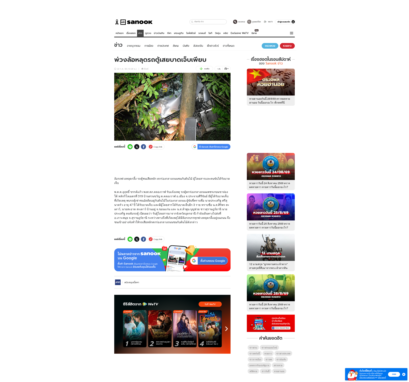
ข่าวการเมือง (255, 359)
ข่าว (140, 33)
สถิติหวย (253, 371)
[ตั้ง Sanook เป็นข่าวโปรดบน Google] (172, 258)
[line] (130, 146)
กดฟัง (206, 68)
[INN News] (118, 282)
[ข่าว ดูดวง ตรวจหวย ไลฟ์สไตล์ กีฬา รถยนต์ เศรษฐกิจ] (133, 22)
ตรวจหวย (278, 365)
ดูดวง (148, 33)
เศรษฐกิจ (179, 33)
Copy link (158, 146)
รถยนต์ (202, 33)
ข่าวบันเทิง (159, 33)
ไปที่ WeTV (210, 304)
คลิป (225, 33)
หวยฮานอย (279, 371)
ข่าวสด (269, 359)
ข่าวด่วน (253, 347)
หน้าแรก (120, 33)
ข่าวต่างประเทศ (283, 353)
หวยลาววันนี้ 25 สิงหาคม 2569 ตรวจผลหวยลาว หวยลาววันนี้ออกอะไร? (269, 225)
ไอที (210, 33)
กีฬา (169, 33)
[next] (227, 329)
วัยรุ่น (217, 33)
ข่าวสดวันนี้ (255, 353)
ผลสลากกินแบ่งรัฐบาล (259, 365)
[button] (192, 22)
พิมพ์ (146, 68)
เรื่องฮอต (131, 33)
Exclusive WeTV (240, 33)
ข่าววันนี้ (266, 371)
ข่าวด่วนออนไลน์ (269, 347)
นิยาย (254, 33)
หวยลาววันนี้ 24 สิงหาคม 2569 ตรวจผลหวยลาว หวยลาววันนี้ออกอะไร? (269, 185)
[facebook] (143, 146)
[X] (136, 146)
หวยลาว (268, 353)
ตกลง (394, 374)
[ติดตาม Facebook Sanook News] (271, 323)
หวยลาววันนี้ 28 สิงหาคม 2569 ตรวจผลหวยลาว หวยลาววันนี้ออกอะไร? (269, 306)
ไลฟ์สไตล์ (191, 33)
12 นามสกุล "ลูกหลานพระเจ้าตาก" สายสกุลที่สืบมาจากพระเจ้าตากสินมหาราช (268, 268)
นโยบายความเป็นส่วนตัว (367, 377)
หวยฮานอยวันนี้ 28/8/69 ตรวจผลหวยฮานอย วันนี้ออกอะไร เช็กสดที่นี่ (269, 100)
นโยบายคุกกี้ (382, 377)
